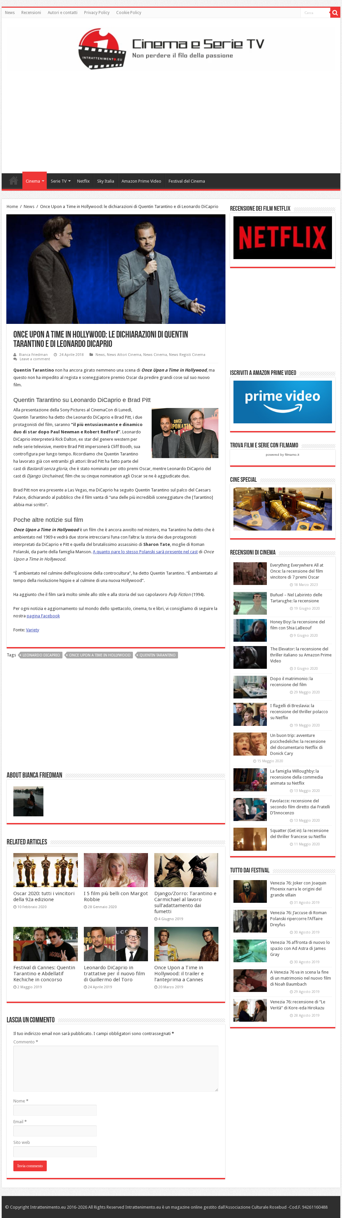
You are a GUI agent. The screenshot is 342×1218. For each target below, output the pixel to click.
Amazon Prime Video (141, 181)
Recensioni (31, 12)
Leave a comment (35, 359)
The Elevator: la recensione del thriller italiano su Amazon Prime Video (301, 654)
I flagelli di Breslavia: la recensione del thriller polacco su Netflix (299, 711)
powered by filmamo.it (282, 454)
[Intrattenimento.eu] (171, 48)
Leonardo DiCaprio (41, 655)
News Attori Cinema (124, 355)
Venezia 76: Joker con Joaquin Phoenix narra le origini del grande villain (298, 888)
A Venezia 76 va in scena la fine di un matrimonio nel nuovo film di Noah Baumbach (300, 978)
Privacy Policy (97, 12)
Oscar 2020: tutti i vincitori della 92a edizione (43, 896)
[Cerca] (335, 13)
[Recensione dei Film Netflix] (282, 237)
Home (13, 180)
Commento (25, 1041)
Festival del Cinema (187, 181)
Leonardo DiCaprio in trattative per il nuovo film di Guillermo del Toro (114, 974)
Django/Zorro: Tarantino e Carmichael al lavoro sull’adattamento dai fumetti (185, 902)
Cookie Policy (128, 12)
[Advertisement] (171, 120)
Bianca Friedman (33, 355)
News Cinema (155, 355)
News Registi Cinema (187, 355)
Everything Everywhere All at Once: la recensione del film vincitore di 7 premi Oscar (296, 571)
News (10, 12)
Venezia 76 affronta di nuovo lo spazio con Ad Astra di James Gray (300, 948)
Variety (32, 629)
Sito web (21, 1142)
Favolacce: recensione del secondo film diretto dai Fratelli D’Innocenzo (300, 806)
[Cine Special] (282, 508)
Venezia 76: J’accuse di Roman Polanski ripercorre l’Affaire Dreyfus (298, 918)
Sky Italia (105, 181)
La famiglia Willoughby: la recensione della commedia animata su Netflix (296, 777)
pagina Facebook (43, 615)
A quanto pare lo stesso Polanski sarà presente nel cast (145, 551)
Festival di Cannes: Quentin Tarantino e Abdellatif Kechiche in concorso (44, 974)
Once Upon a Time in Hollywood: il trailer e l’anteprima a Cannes (179, 974)
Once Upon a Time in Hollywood (100, 655)
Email (20, 1121)
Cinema (33, 181)
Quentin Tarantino (158, 655)
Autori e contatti (62, 12)
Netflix (83, 181)
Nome (20, 1100)
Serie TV (58, 181)
